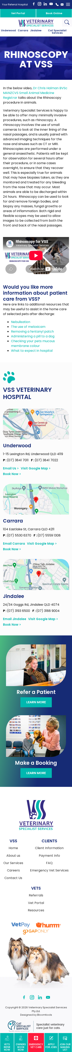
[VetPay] (20, 925)
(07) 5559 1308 (47, 535)
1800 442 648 (57, 5)
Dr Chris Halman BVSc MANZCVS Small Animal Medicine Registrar (35, 93)
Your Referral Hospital (15, 4)
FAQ (49, 863)
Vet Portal (18, 13)
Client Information (49, 848)
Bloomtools (44, 1015)
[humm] (48, 925)
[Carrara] (36, 499)
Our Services (13, 863)
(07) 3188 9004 (46, 610)
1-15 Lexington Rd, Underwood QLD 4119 (33, 454)
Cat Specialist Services (57, 31)
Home (13, 848)
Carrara (23, 30)
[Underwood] (36, 424)
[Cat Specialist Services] (36, 1026)
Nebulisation (20, 322)
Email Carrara (14, 543)
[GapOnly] (36, 932)
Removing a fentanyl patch (32, 331)
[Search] (67, 22)
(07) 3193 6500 (17, 610)
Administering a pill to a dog (32, 336)
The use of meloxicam (28, 326)
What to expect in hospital (32, 350)
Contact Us (13, 878)
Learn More (36, 702)
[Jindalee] (36, 574)
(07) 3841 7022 (44, 460)
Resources (36, 910)
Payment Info (49, 855)
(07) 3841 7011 (16, 460)
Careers (13, 870)
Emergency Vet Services (49, 870)
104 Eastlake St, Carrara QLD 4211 (28, 529)
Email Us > (11, 468)
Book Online (54, 13)
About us (13, 855)
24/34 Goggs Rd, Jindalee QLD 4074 (31, 604)
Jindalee (35, 30)
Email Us (62, 5)
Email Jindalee (14, 619)
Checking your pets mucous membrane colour (33, 343)
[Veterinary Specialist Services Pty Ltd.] (36, 23)
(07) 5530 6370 (17, 535)
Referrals (36, 895)
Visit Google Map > (36, 468)
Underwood (8, 30)
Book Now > (12, 474)
